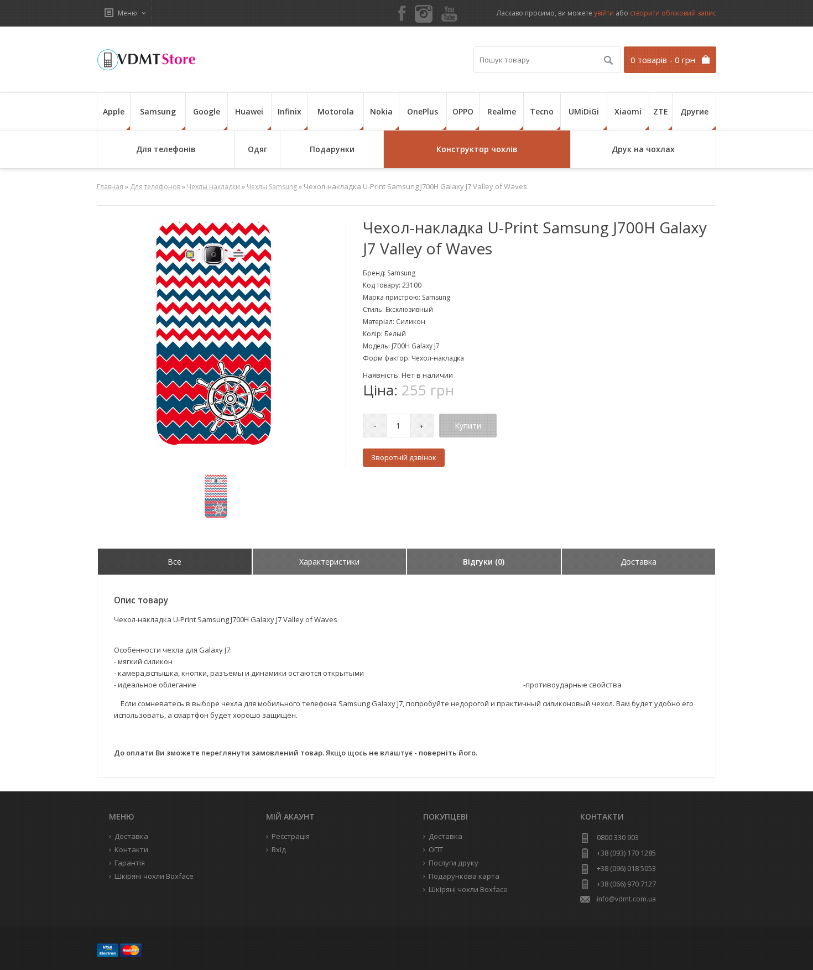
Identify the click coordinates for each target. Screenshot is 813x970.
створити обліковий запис (673, 13)
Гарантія (129, 863)
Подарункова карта (464, 876)
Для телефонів (166, 149)
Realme (501, 111)
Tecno (542, 111)
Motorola (335, 111)
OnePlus (422, 111)
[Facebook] (402, 14)
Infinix (289, 111)
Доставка (445, 836)
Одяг (257, 149)
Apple (113, 111)
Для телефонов (155, 186)
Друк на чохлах (643, 149)
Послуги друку (453, 863)
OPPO (462, 111)
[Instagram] (423, 14)
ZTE (660, 111)
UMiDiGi (584, 111)
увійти (604, 13)
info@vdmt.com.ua (626, 899)
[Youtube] (449, 14)
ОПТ (436, 849)
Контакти (131, 849)
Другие (694, 111)
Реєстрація (291, 836)
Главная (110, 186)
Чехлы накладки (213, 186)
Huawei (249, 111)
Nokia (381, 111)
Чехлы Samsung (272, 186)
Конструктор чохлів (477, 149)
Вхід (279, 849)
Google (206, 111)
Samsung (158, 111)
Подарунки (332, 149)
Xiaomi (628, 111)
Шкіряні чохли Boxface (468, 889)
